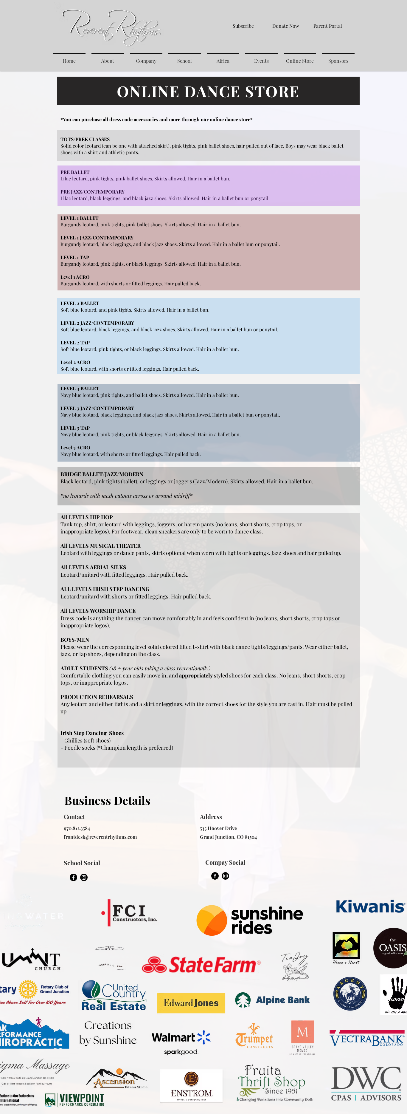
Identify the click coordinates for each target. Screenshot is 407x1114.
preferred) (160, 747)
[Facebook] (73, 877)
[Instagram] (84, 877)
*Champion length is (123, 747)
